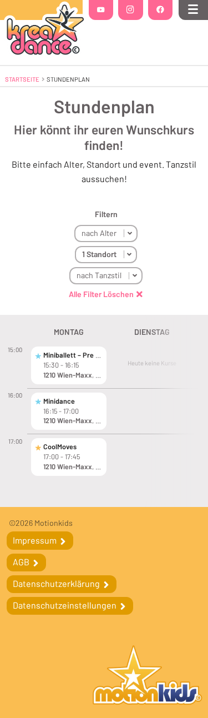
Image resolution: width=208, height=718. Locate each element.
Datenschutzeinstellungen (65, 605)
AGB (22, 561)
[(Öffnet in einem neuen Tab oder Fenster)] (147, 677)
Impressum (35, 540)
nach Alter (99, 233)
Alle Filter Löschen (101, 294)
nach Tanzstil (99, 275)
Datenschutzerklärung (57, 583)
